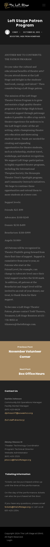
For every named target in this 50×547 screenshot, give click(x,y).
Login (9, 540)
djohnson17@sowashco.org (19, 413)
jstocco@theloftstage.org (18, 460)
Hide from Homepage (30, 36)
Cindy (15, 32)
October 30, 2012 (31, 32)
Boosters (14, 36)
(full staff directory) (15, 420)
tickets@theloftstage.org (18, 507)
